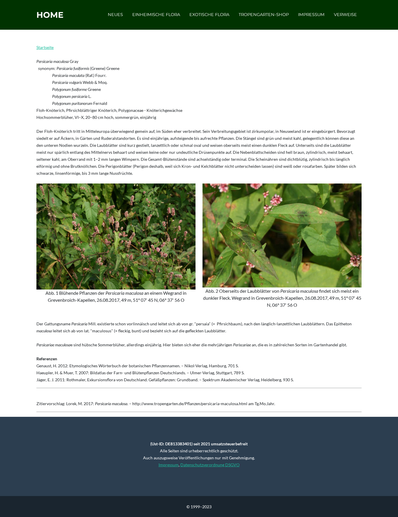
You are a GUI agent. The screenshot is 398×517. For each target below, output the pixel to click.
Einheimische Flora (156, 14)
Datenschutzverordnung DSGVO (209, 464)
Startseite (45, 47)
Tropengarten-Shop (264, 14)
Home (50, 15)
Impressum (311, 14)
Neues (115, 14)
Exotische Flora (209, 14)
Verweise (345, 14)
